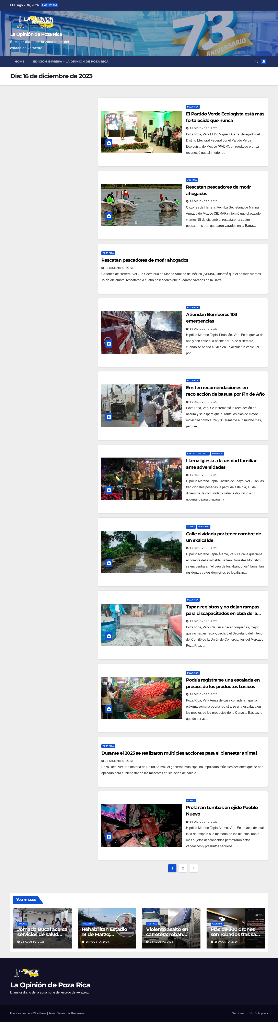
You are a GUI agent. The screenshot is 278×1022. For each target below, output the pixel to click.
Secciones (238, 1013)
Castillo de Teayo (197, 453)
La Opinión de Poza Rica (36, 34)
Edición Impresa (258, 1013)
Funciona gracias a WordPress (28, 1013)
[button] (256, 61)
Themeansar (78, 1013)
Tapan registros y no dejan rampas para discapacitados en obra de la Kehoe (222, 613)
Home (19, 61)
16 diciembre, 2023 (204, 128)
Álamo (191, 527)
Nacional (217, 924)
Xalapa (23, 924)
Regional (217, 453)
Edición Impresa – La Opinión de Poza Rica (71, 61)
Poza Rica (192, 107)
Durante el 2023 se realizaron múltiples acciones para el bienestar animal (179, 753)
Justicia (192, 180)
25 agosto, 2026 (33, 941)
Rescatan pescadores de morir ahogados (144, 260)
